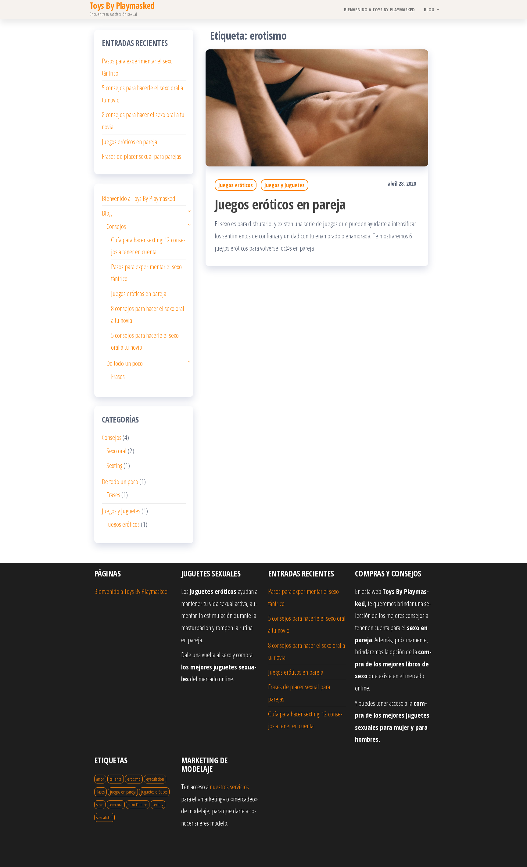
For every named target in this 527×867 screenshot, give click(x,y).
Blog (429, 9)
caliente (115, 779)
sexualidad (104, 817)
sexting (158, 804)
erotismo (134, 779)
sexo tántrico (137, 804)
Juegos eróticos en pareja (280, 204)
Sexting (114, 465)
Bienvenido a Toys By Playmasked (379, 9)
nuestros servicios (229, 786)
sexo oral (116, 804)
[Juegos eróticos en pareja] (317, 107)
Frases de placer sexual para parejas (141, 156)
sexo (99, 804)
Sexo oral (116, 450)
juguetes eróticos (154, 792)
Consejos (116, 226)
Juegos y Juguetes (284, 185)
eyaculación (155, 779)
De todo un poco (124, 363)
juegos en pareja (123, 792)
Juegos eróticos (235, 185)
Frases (118, 376)
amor (100, 779)
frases (100, 792)
